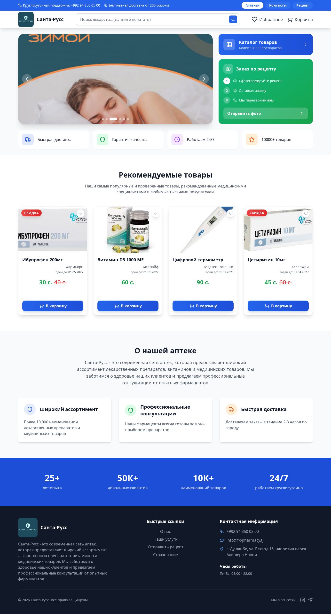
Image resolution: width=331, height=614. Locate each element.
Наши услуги (166, 539)
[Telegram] (310, 600)
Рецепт (302, 5)
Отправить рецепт (165, 547)
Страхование (165, 554)
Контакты (278, 5)
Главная (252, 5)
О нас (165, 531)
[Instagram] (302, 600)
